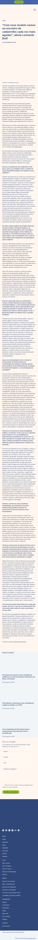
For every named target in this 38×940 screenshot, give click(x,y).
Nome (6, 751)
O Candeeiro (5, 905)
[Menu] (34, 10)
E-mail (6, 757)
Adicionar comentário (10, 769)
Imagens (4, 919)
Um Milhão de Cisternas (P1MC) (11, 895)
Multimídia (5, 848)
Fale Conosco (6, 926)
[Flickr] (15, 830)
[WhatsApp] (3, 830)
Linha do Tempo (6, 869)
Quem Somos (6, 863)
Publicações (5, 908)
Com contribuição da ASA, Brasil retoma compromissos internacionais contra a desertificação (15, 731)
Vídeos (4, 910)
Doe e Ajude (19, 2)
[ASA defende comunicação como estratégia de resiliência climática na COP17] (19, 692)
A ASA (4, 839)
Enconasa (5, 850)
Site (5, 763)
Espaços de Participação (9, 871)
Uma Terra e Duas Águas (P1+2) (11, 892)
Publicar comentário (11, 792)
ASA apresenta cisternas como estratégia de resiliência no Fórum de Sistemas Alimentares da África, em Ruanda (18, 677)
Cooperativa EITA (31, 938)
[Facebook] (6, 830)
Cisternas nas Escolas (8, 881)
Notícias (4, 902)
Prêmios (4, 874)
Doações (4, 856)
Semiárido (5, 842)
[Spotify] (19, 830)
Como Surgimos (6, 866)
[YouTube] (12, 830)
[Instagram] (9, 830)
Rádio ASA (5, 913)
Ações (4, 845)
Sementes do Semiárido (9, 890)
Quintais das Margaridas (9, 887)
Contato (4, 853)
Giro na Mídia (6, 916)
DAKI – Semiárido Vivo (8, 884)
